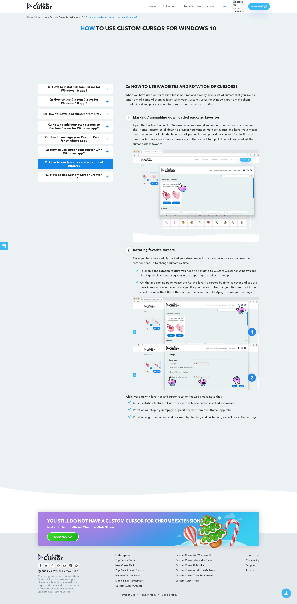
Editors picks (122, 555)
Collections (170, 6)
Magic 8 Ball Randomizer (129, 580)
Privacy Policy (148, 594)
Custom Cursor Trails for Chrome (194, 575)
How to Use (252, 555)
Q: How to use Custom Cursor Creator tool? (74, 176)
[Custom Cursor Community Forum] (76, 565)
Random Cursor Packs (127, 575)
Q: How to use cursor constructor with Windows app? (74, 151)
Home (152, 6)
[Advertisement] (148, 59)
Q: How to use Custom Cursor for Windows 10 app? (74, 101)
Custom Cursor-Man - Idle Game (193, 560)
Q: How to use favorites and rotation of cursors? (74, 164)
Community (252, 560)
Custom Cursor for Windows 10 (193, 555)
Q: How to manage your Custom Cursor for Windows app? (74, 139)
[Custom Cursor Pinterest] (52, 565)
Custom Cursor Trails (187, 580)
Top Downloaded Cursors (129, 570)
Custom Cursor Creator (128, 585)
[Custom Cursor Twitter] (46, 565)
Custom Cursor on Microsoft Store (195, 570)
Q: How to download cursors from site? (72, 114)
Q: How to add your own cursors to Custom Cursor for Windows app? (74, 126)
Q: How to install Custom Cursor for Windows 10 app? (74, 88)
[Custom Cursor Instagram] (58, 565)
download (63, 536)
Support (250, 565)
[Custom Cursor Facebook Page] (40, 565)
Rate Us (250, 570)
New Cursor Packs (125, 565)
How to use (204, 6)
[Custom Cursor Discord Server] (70, 565)
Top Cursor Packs (125, 560)
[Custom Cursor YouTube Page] (64, 565)
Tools (187, 6)
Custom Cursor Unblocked (190, 565)
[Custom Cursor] (39, 6)
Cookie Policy (169, 594)
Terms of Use (127, 594)
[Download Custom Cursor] (286, 593)
